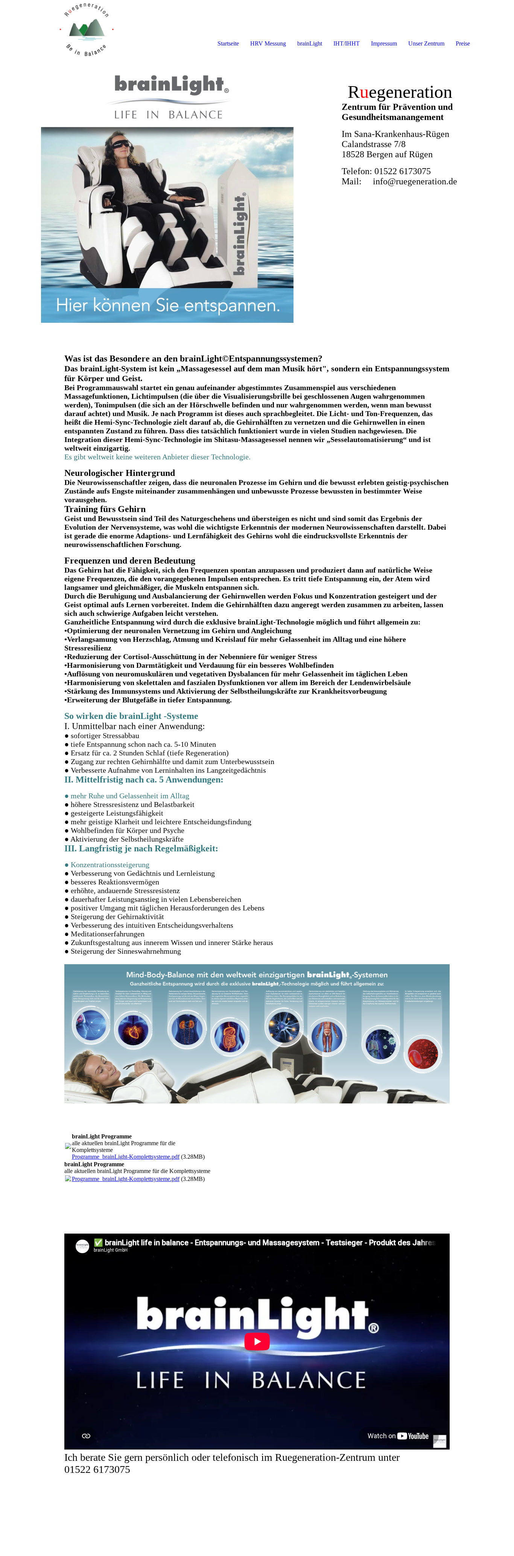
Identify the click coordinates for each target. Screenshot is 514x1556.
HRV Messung (268, 43)
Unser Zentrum (426, 43)
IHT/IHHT (346, 43)
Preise (463, 43)
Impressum (384, 43)
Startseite (228, 43)
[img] (86, 30)
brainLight (309, 43)
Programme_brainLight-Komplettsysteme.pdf (125, 1156)
